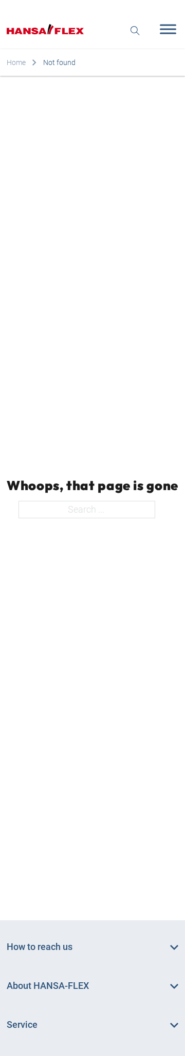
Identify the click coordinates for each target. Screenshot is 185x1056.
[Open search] (135, 29)
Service (22, 1024)
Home (16, 62)
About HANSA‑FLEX (48, 985)
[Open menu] (165, 29)
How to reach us (39, 946)
